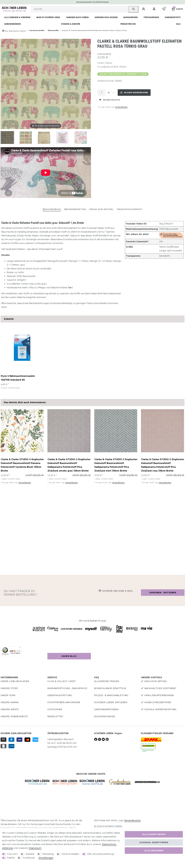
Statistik (30, 854)
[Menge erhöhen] (108, 92)
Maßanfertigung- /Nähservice (67, 688)
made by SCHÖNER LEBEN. (49, 17)
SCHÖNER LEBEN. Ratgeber (110, 702)
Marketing (48, 854)
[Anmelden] (144, 9)
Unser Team (8, 695)
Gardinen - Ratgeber (162, 592)
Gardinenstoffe (173, 17)
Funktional (29, 858)
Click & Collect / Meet (61, 681)
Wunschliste (111, 100)
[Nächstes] (89, 84)
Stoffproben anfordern (63, 702)
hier (70, 287)
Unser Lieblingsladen (15, 681)
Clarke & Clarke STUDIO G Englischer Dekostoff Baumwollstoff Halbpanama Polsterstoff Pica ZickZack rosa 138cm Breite (162, 465)
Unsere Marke (10, 702)
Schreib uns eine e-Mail (117, 591)
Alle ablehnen (153, 850)
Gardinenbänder (12, 24)
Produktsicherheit (129, 209)
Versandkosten (121, 107)
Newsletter (55, 716)
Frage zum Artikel (101, 209)
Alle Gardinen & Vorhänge (17, 17)
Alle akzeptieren (153, 834)
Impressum (35, 848)
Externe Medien (70, 854)
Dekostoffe (53, 30)
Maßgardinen (131, 17)
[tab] (52, 209)
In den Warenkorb (136, 92)
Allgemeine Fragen (106, 681)
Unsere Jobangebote (14, 716)
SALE (178, 24)
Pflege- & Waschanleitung (111, 695)
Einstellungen (45, 858)
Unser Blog (69, 656)
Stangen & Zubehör (70, 24)
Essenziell (12, 854)
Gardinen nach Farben (77, 17)
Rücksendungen (104, 716)
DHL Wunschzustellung (100, 854)
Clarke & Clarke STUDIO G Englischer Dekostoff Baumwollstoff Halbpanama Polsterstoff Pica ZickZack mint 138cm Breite (115, 465)
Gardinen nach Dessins (106, 17)
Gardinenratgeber (106, 709)
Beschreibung (52, 209)
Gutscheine (54, 709)
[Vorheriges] (3, 84)
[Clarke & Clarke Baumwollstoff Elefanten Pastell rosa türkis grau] (7, 138)
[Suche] (133, 9)
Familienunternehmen (159, 695)
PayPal (11, 858)
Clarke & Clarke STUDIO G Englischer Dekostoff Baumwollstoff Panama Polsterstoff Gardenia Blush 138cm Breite (22, 465)
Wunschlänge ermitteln (110, 688)
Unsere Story (9, 688)
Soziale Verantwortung (160, 709)
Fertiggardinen (151, 17)
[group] (22, 430)
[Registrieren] (154, 9)
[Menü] (20, 648)
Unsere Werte (10, 709)
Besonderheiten (75, 209)
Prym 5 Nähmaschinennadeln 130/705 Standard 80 (18, 378)
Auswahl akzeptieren (153, 842)
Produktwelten (128, 24)
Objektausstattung (59, 695)
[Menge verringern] (113, 92)
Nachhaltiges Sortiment (160, 688)
